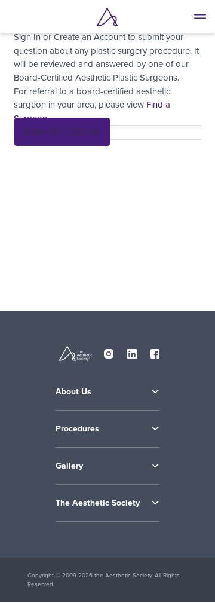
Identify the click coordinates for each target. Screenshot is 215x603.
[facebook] (155, 351)
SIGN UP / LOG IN (62, 131)
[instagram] (108, 351)
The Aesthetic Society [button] (98, 503)
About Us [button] (73, 391)
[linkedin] (132, 351)
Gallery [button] (69, 466)
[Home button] (107, 17)
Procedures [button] (77, 429)
